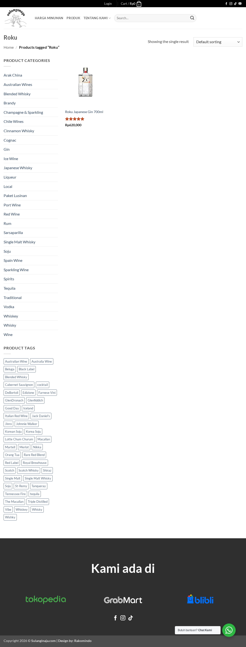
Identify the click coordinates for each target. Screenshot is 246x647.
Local (8, 186)
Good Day (12, 408)
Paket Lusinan (15, 195)
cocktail (42, 385)
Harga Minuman (49, 18)
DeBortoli (11, 393)
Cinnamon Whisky (19, 130)
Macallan (43, 439)
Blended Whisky (17, 93)
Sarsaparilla (13, 232)
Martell (10, 447)
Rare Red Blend (34, 455)
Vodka (9, 306)
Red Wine (12, 214)
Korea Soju (33, 431)
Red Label (11, 463)
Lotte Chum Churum (19, 439)
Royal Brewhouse (35, 463)
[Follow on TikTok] (235, 4)
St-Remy (21, 486)
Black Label (26, 369)
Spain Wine (13, 260)
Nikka (37, 447)
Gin (7, 149)
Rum (7, 223)
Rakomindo (83, 641)
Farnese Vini (46, 393)
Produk (73, 18)
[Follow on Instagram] (230, 4)
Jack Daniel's (41, 416)
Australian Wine (16, 361)
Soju (7, 251)
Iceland (28, 408)
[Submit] (192, 18)
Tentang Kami (96, 18)
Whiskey (11, 316)
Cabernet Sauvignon (19, 385)
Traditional (13, 297)
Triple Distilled (38, 501)
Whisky (10, 325)
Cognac (10, 140)
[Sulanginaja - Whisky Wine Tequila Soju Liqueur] (16, 18)
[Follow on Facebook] (226, 4)
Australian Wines (18, 84)
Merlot (24, 447)
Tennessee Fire (15, 494)
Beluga (9, 369)
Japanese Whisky (18, 167)
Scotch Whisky (28, 470)
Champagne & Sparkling (23, 112)
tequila (34, 494)
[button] (108, 3)
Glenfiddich (35, 400)
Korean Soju (13, 431)
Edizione (28, 393)
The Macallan (14, 501)
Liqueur (10, 177)
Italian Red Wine (16, 416)
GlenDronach (14, 400)
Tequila (9, 288)
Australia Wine (41, 361)
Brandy (10, 103)
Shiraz (47, 470)
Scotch (9, 470)
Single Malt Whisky (19, 242)
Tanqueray (38, 486)
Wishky (10, 517)
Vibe (8, 509)
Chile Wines (14, 121)
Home (9, 47)
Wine (8, 334)
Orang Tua (12, 455)
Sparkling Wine (16, 269)
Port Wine (12, 205)
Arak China (13, 75)
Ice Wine (11, 158)
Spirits (9, 278)
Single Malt (12, 478)
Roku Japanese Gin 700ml (84, 112)
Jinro (8, 424)
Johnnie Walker (26, 424)
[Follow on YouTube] (240, 4)
